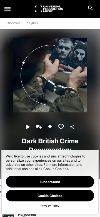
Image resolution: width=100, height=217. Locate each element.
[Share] (72, 127)
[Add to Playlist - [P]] (39, 127)
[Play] (27, 127)
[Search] (7, 9)
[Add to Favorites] (61, 127)
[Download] (50, 127)
